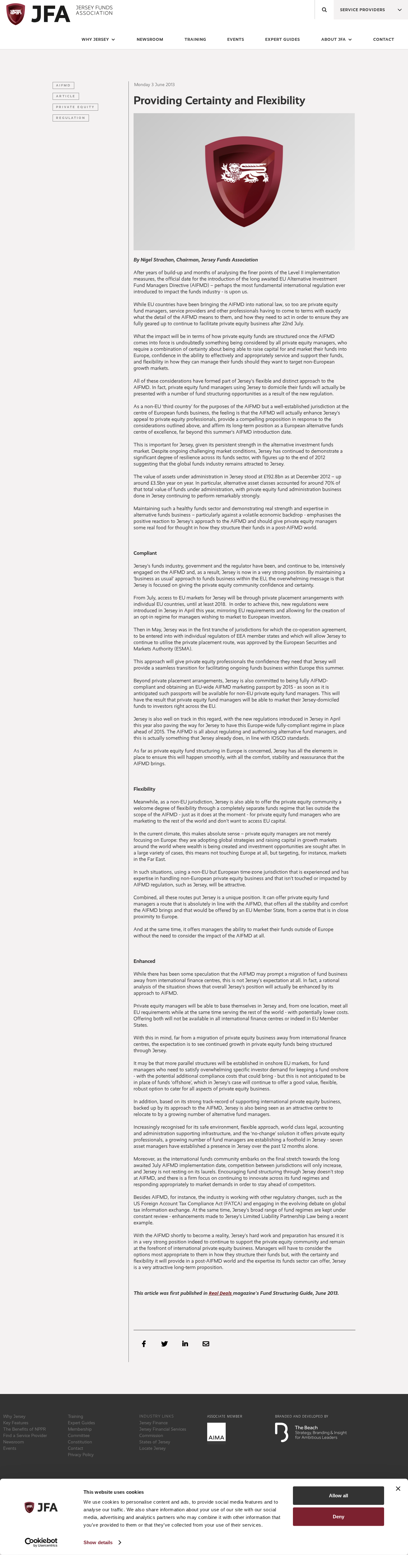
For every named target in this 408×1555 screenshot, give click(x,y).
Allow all (338, 1495)
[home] (58, 14)
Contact (383, 39)
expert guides (282, 39)
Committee (79, 1435)
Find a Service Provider (25, 1435)
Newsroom (13, 1441)
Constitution (80, 1441)
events (235, 39)
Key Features (15, 1422)
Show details (98, 1542)
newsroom (150, 39)
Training (75, 1416)
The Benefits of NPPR (24, 1429)
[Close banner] (398, 1488)
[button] (360, 8)
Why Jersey (14, 1416)
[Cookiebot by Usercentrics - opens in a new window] (41, 1542)
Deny (338, 1516)
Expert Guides (81, 1422)
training (195, 39)
